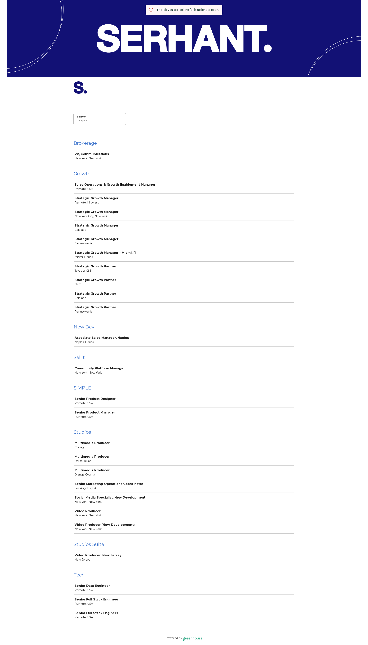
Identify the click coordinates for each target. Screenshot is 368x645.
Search (81, 116)
